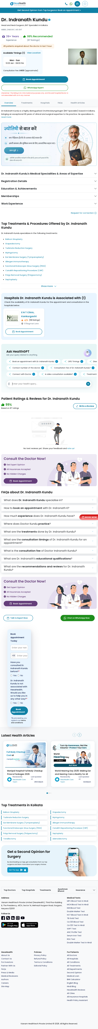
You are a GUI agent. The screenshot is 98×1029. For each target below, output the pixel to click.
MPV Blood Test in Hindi (77, 901)
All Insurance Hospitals (77, 996)
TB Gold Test (73, 918)
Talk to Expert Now (19, 618)
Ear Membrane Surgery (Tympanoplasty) (24, 257)
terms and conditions (18, 721)
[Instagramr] (18, 918)
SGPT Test (71, 928)
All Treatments (74, 965)
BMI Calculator (73, 979)
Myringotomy (11, 252)
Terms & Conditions (43, 962)
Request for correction (82, 212)
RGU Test (71, 939)
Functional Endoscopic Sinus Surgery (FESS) (25, 266)
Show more (47, 286)
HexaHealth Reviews (76, 990)
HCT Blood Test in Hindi (77, 915)
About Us (5, 955)
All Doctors (72, 955)
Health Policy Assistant (77, 1000)
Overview (8, 103)
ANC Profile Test (74, 932)
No (21, 675)
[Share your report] (9, 384)
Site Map (5, 986)
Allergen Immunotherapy (17, 261)
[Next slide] (79, 735)
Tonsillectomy (9, 838)
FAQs (60, 103)
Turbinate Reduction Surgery (18, 248)
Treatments (26, 103)
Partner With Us (8, 965)
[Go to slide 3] (50, 793)
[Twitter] (8, 918)
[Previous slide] (74, 735)
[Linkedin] (13, 918)
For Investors (7, 962)
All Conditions (73, 962)
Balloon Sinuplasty (13, 239)
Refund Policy (40, 958)
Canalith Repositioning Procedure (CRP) (24, 270)
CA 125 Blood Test (75, 922)
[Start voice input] (88, 384)
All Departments (74, 969)
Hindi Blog (71, 986)
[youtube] (22, 917)
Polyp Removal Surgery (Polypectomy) (23, 275)
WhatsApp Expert (35, 87)
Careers (5, 983)
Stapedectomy (12, 243)
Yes (15, 675)
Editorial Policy (40, 965)
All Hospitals (72, 958)
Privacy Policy (40, 955)
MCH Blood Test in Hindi (77, 904)
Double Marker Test (76, 911)
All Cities (71, 993)
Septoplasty (11, 279)
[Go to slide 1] (47, 793)
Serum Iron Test (74, 935)
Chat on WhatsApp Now (78, 618)
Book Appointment (24, 331)
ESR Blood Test (73, 908)
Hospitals (45, 103)
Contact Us (6, 958)
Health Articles (78, 103)
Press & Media (7, 972)
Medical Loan (73, 976)
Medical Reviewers (9, 976)
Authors (5, 979)
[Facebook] (3, 918)
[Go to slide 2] (49, 793)
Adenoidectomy (60, 838)
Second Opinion (74, 972)
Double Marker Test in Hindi (79, 942)
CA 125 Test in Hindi (75, 925)
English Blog (72, 983)
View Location (34, 52)
